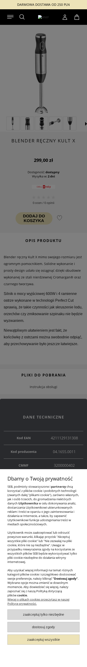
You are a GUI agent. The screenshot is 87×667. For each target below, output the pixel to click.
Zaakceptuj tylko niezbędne (43, 614)
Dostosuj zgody (43, 627)
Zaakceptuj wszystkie (43, 639)
